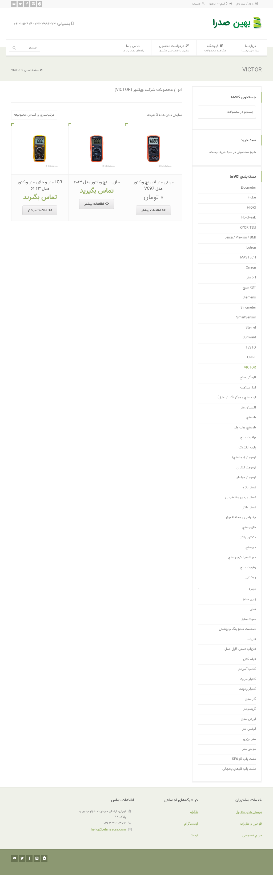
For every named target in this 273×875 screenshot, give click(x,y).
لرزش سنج (248, 719)
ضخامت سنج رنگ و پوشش (237, 629)
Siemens (249, 297)
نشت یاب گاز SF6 (244, 759)
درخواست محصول (174, 48)
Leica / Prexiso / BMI (240, 237)
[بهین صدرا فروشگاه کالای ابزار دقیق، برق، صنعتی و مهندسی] (237, 29)
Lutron (251, 247)
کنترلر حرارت (248, 679)
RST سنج (249, 287)
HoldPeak (248, 217)
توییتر (194, 835)
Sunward (249, 337)
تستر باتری (249, 487)
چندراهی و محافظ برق (241, 517)
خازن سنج (249, 527)
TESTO (250, 347)
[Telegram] (39, 4)
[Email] (14, 4)
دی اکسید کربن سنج (242, 557)
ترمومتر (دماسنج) (244, 457)
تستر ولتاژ (249, 507)
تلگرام (194, 812)
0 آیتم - (218, 4)
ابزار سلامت (248, 387)
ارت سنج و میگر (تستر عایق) (237, 397)
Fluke (252, 197)
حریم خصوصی (252, 835)
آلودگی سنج (248, 377)
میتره (252, 589)
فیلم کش (249, 659)
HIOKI (251, 207)
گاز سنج (250, 699)
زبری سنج (249, 599)
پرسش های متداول (249, 812)
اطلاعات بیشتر (151, 210)
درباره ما (250, 48)
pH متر (251, 277)
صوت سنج (249, 619)
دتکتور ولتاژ (248, 537)
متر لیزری (249, 739)
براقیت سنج (248, 437)
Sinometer (248, 307)
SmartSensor (246, 317)
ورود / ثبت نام (245, 4)
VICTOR (250, 367)
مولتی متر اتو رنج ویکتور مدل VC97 (154, 185)
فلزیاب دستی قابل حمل (240, 649)
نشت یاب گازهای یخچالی (239, 769)
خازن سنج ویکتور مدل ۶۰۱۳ (97, 182)
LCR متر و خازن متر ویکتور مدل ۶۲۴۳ (40, 185)
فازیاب (251, 639)
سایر (253, 609)
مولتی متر (249, 749)
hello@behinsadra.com (108, 829)
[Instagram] (33, 4)
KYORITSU (248, 227)
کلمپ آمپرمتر (247, 669)
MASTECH (248, 257)
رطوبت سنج (248, 567)
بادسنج (251, 417)
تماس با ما (133, 48)
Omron (251, 267)
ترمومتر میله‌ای (246, 477)
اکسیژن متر (248, 407)
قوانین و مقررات (251, 824)
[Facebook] (26, 4)
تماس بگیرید (97, 191)
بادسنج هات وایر (245, 427)
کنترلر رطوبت (247, 689)
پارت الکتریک (247, 447)
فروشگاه (215, 48)
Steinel (251, 327)
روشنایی (250, 577)
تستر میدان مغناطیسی (240, 497)
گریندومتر (249, 709)
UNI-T (251, 357)
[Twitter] (20, 4)
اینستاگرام (191, 824)
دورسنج (251, 547)
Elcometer (248, 188)
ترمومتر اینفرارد (246, 467)
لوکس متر (249, 729)
